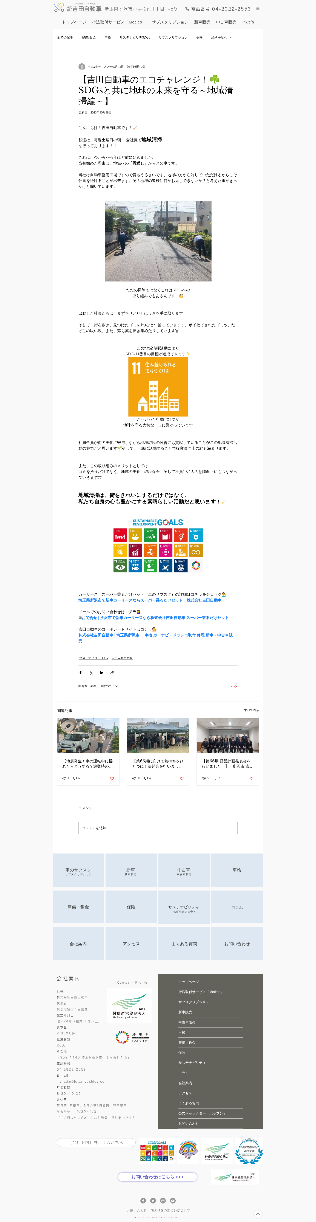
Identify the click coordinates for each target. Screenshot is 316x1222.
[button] (258, 8)
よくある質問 (188, 1103)
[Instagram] (163, 1200)
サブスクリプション (173, 37)
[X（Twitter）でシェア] (91, 673)
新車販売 (185, 1012)
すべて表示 (251, 710)
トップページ (188, 982)
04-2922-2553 (71, 1069)
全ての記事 (65, 37)
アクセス (185, 1093)
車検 (107, 37)
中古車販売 (187, 1022)
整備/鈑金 (89, 37)
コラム (183, 1073)
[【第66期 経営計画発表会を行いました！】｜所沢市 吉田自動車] (228, 735)
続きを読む (219, 37)
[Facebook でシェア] (80, 673)
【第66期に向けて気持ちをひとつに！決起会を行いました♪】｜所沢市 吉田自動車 (158, 764)
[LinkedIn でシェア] (102, 673)
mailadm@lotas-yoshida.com (82, 1081)
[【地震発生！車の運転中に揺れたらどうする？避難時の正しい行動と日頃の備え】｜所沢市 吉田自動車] (88, 735)
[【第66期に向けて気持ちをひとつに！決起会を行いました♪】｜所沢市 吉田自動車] (158, 735)
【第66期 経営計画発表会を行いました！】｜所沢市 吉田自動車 (227, 764)
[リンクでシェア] (112, 673)
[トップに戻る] (258, 1214)
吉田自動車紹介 (122, 658)
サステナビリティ (192, 1063)
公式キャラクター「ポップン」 (202, 1113)
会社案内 (185, 1083)
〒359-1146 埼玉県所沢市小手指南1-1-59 (93, 1057)
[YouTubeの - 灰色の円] (173, 1200)
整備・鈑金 (187, 1042)
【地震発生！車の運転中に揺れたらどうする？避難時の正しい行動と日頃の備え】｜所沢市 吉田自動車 (87, 764)
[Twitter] (153, 1200)
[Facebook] (143, 1200)
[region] (78, 870)
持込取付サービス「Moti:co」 (201, 992)
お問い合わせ (188, 1123)
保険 (199, 37)
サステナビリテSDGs (135, 37)
